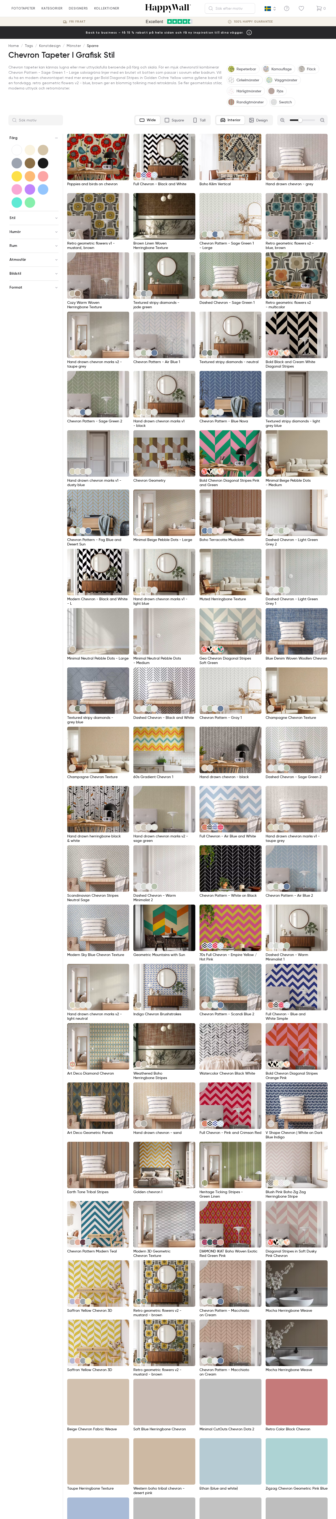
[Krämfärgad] (30, 150)
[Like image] (123, 139)
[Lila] (30, 189)
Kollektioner (106, 8)
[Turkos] (17, 202)
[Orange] (30, 176)
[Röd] (43, 176)
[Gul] (17, 176)
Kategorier (51, 8)
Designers (78, 8)
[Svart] (43, 163)
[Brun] (30, 163)
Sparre (92, 45)
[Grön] (30, 202)
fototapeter (23, 8)
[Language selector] (270, 8)
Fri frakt (77, 21)
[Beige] (43, 150)
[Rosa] (17, 189)
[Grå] (17, 163)
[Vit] (17, 150)
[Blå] (43, 189)
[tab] (147, 120)
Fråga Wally (313, 1507)
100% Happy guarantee (253, 21)
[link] (138, 175)
